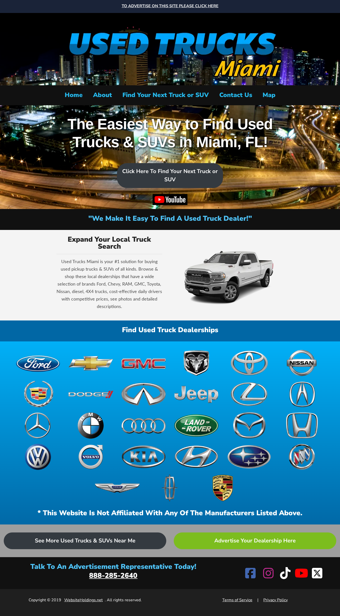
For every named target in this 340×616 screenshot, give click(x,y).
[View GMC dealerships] (143, 363)
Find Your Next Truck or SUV (165, 95)
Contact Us (235, 95)
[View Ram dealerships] (196, 363)
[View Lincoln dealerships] (170, 488)
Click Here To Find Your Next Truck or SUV (170, 175)
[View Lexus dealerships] (249, 394)
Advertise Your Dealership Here (255, 540)
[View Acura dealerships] (302, 394)
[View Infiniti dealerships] (143, 394)
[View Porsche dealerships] (222, 488)
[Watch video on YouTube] (170, 199)
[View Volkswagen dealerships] (38, 456)
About (102, 95)
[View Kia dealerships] (143, 456)
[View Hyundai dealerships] (196, 456)
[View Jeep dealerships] (196, 394)
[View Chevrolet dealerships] (90, 363)
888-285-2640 (113, 575)
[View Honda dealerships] (302, 425)
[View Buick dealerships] (302, 456)
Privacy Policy (275, 600)
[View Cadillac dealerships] (38, 394)
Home (74, 95)
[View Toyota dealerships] (249, 363)
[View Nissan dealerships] (302, 363)
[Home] (170, 48)
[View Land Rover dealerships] (196, 425)
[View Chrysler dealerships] (117, 488)
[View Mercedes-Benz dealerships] (38, 425)
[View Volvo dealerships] (90, 456)
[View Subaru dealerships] (249, 456)
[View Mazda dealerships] (249, 425)
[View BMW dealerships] (90, 425)
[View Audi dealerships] (143, 425)
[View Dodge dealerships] (90, 394)
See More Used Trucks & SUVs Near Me (85, 540)
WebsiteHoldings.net (83, 600)
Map (269, 95)
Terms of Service (237, 600)
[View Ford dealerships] (38, 363)
